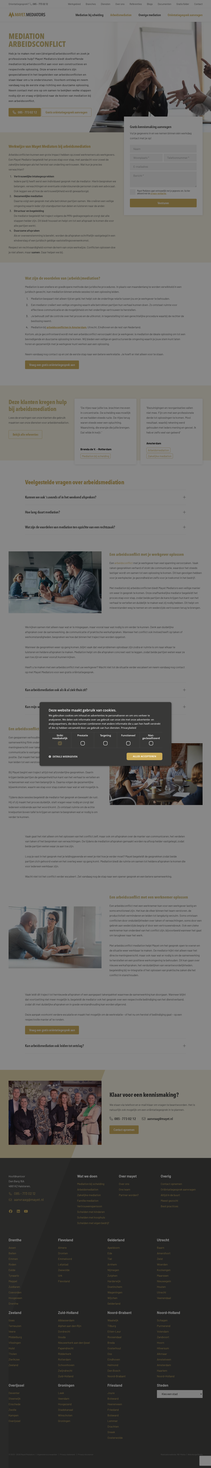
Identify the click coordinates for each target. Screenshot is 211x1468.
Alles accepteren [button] (144, 756)
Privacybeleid (128, 727)
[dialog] (105, 734)
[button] (63, 756)
